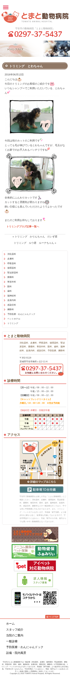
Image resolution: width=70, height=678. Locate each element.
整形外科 (11, 282)
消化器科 (11, 254)
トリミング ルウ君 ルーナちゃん (34, 242)
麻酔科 (10, 309)
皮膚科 (10, 258)
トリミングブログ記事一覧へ (22, 226)
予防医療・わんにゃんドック (21, 314)
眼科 (9, 286)
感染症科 (11, 305)
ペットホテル (13, 319)
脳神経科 (11, 295)
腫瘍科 (10, 277)
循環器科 (11, 268)
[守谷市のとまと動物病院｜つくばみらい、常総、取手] (35, 17)
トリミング (12, 323)
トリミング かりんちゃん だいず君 (36, 236)
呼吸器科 (11, 263)
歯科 (9, 291)
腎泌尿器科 (12, 272)
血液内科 (11, 300)
